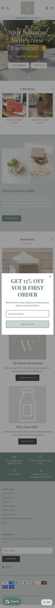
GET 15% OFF (27, 324)
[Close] (50, 276)
